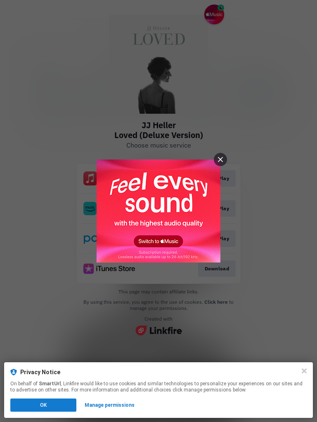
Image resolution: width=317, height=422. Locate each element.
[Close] (304, 370)
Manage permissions (110, 405)
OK (43, 405)
